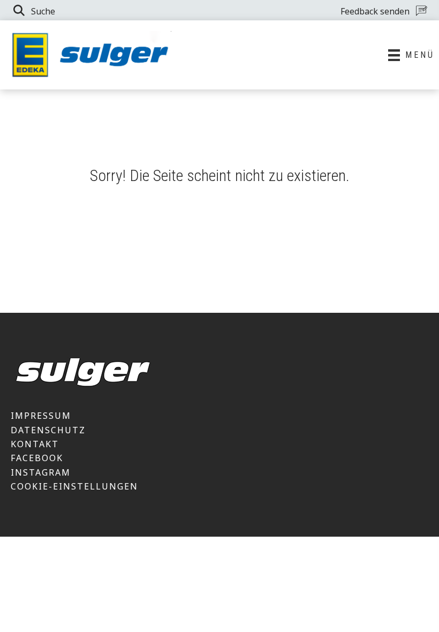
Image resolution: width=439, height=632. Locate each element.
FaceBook (37, 458)
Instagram (41, 472)
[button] (33, 10)
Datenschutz (48, 430)
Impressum (41, 416)
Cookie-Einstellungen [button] (74, 486)
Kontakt (35, 444)
